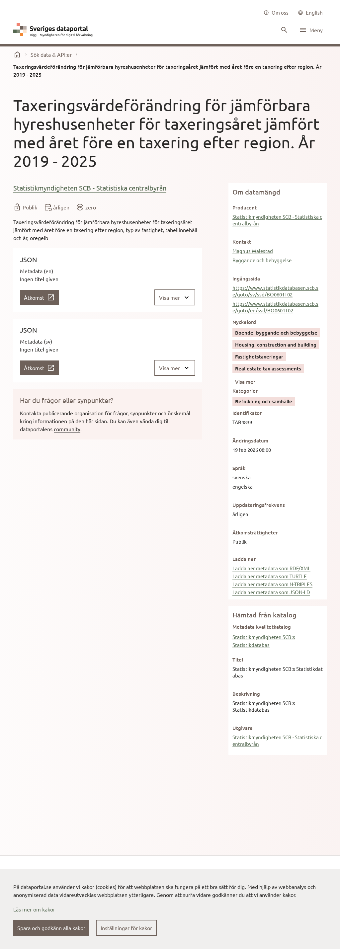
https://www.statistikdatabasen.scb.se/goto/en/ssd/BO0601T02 (275, 306)
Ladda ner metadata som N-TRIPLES (272, 584)
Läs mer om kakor (34, 909)
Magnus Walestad (252, 251)
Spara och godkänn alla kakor (51, 927)
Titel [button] (237, 659)
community (67, 429)
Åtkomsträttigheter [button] (255, 532)
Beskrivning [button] (246, 693)
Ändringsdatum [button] (250, 440)
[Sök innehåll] (283, 30)
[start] (17, 54)
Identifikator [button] (247, 413)
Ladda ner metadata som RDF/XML (271, 568)
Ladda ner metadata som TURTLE (269, 576)
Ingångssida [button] (246, 278)
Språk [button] (238, 468)
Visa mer (245, 381)
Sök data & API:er (51, 54)
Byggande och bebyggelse (262, 260)
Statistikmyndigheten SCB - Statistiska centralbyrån (89, 188)
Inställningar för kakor (126, 927)
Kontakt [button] (241, 241)
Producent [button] (244, 207)
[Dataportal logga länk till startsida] (54, 30)
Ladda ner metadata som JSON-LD (271, 592)
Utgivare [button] (242, 728)
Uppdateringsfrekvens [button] (258, 505)
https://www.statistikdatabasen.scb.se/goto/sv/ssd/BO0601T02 (275, 290)
